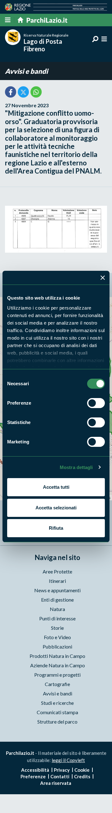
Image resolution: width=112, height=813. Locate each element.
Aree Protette (57, 571)
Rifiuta (56, 528)
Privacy (62, 770)
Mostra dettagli (76, 467)
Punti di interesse (57, 618)
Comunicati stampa (57, 712)
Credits (82, 776)
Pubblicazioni (57, 646)
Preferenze (33, 776)
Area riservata (55, 783)
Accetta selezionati (56, 507)
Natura (57, 609)
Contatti (59, 776)
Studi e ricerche (57, 703)
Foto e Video (57, 637)
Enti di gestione (57, 600)
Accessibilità (35, 770)
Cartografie (57, 684)
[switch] (96, 403)
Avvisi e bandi (26, 71)
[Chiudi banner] (102, 277)
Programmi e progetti (57, 675)
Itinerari (57, 581)
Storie (57, 628)
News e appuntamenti (57, 590)
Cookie (82, 770)
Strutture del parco (57, 722)
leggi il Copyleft (68, 760)
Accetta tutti (56, 487)
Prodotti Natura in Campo (57, 656)
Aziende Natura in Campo (57, 665)
